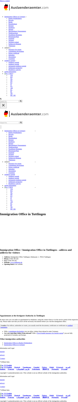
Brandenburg (13, 24)
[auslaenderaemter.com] (25, 13)
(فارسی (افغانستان (23, 369)
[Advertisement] (39, 232)
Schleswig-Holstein (15, 44)
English (9, 365)
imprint (2, 351)
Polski (51, 367)
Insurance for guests (15, 49)
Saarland (11, 38)
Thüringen (12, 46)
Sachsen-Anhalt (14, 42)
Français (11, 369)
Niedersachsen (13, 33)
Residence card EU (15, 70)
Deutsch (17, 367)
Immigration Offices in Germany (14, 345)
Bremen (11, 26)
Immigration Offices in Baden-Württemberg (18, 343)
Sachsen (11, 40)
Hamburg (12, 27)
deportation (12, 57)
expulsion (12, 59)
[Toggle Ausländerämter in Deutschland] (35, 131)
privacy (2, 355)
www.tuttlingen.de (16, 262)
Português (55, 369)
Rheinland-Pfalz (14, 37)
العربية (68, 367)
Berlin (10, 22)
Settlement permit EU (15, 68)
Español (36, 367)
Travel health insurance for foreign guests (50, 333)
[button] (26, 17)
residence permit (14, 62)
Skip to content (5, 1)
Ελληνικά (59, 367)
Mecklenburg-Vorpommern (17, 31)
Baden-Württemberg (15, 18)
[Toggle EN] (35, 187)
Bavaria (11, 20)
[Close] (3, 105)
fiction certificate (14, 53)
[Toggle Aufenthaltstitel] (35, 174)
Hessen (11, 29)
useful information (10, 72)
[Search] (1, 99)
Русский (64, 369)
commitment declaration (16, 51)
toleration (12, 55)
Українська (26, 367)
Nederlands (36, 369)
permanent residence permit (17, 66)
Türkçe (44, 367)
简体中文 (45, 369)
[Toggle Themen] (35, 162)
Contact (2, 358)
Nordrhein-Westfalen (15, 35)
